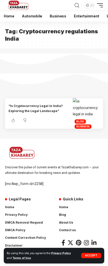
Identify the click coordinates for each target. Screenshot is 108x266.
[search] (76, 5)
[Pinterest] (79, 243)
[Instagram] (86, 243)
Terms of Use (22, 258)
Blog (80, 121)
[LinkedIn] (94, 243)
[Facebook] (63, 243)
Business (83, 126)
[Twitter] (70, 243)
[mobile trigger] (98, 5)
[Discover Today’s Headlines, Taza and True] (19, 5)
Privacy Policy (61, 253)
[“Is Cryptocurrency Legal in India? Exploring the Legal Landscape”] (88, 113)
